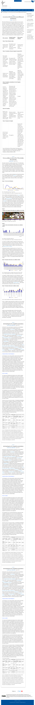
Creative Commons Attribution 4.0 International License (23, 694)
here (6, 27)
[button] (2, 10)
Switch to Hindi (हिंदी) (18, 0)
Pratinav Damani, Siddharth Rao (11, 325)
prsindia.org (17, 702)
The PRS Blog (5, 12)
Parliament (13, 156)
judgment (14, 24)
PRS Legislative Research (9, 694)
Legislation (13, 15)
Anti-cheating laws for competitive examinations (13, 323)
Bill (13, 23)
